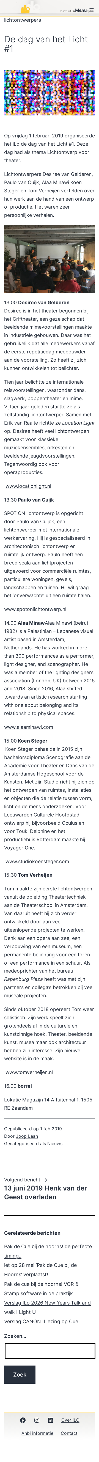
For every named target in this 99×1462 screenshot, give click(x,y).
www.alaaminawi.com (28, 727)
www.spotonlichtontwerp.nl (35, 609)
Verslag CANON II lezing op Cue (41, 1321)
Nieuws (54, 1143)
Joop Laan (27, 1136)
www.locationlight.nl (28, 486)
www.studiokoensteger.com (37, 861)
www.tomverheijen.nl (29, 1072)
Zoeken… (15, 1336)
